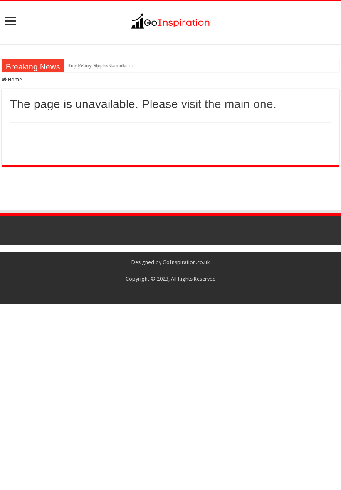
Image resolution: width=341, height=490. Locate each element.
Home (14, 79)
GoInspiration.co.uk (186, 262)
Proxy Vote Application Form (100, 65)
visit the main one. (229, 104)
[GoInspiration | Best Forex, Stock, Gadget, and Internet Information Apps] (170, 19)
